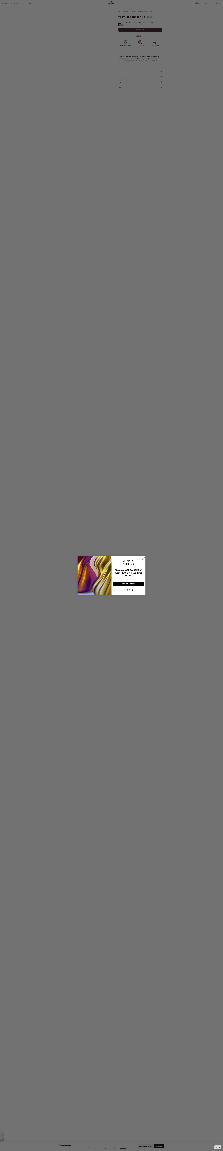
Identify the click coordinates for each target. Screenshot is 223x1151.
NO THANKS (128, 590)
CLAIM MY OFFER (128, 584)
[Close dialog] (143, 558)
